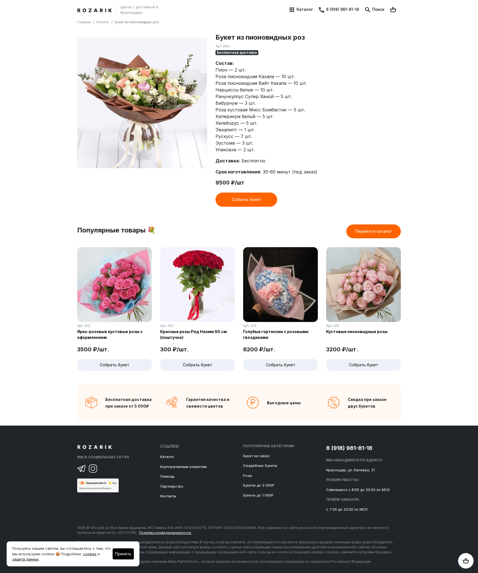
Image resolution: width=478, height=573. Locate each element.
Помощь (167, 476)
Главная (84, 22)
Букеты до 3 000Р (258, 485)
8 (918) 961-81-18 (342, 9)
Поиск (378, 9)
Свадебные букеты (260, 465)
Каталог (304, 9)
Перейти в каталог (373, 231)
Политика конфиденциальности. (165, 533)
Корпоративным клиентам (183, 466)
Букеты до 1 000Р (258, 495)
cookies (90, 554)
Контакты (168, 496)
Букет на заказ (256, 456)
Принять (123, 553)
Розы (247, 475)
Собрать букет (246, 199)
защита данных (25, 559)
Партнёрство (171, 486)
